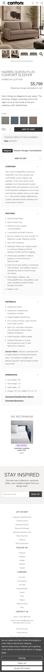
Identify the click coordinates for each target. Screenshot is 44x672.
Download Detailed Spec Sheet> (19, 396)
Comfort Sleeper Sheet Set (21, 449)
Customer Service (22, 521)
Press (22, 596)
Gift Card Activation (22, 543)
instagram (22, 557)
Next (41, 27)
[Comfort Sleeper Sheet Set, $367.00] (22, 432)
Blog (22, 607)
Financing (22, 540)
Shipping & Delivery (22, 525)
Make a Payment (22, 536)
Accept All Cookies (22, 668)
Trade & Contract (22, 604)
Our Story (22, 577)
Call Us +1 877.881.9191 (22, 617)
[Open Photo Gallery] (41, 54)
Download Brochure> (14, 400)
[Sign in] (37, 3)
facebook (22, 553)
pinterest (22, 564)
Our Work (22, 585)
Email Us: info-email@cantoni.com (22, 621)
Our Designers (22, 581)
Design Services (22, 633)
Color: (4, 113)
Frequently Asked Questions (22, 517)
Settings (22, 658)
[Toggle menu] (4, 3)
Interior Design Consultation (23, 150)
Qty (3, 129)
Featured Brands (22, 589)
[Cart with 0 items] (42, 3)
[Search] (33, 3)
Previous (2, 27)
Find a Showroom (22, 629)
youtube (22, 568)
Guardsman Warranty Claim (22, 532)
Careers (22, 592)
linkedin (22, 560)
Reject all (22, 663)
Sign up (35, 494)
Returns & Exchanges (22, 528)
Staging (22, 600)
